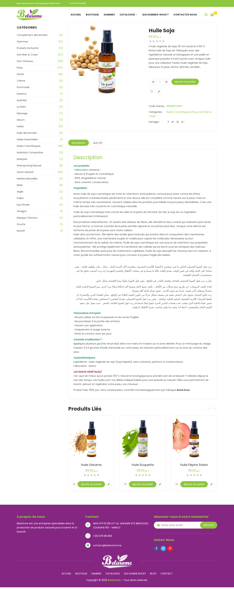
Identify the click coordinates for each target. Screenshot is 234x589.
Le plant (21, 107)
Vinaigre (21, 211)
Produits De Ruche (28, 48)
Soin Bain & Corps (27, 54)
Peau (20, 67)
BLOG (153, 573)
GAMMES (96, 573)
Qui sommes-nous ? (155, 14)
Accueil (76, 14)
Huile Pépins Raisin (194, 465)
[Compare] (159, 91)
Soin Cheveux (25, 61)
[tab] (78, 143)
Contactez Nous (185, 14)
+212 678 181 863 (77, 3)
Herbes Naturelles (27, 178)
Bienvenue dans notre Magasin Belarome (38, 3)
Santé (20, 74)
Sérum (21, 120)
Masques (22, 159)
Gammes (109, 14)
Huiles (20, 126)
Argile (20, 191)
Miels (20, 185)
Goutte (21, 224)
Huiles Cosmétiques (28, 146)
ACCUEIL (66, 573)
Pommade (23, 87)
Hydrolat (22, 100)
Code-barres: (157, 106)
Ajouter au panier (185, 81)
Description (78, 143)
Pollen (20, 198)
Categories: (155, 112)
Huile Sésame (91, 465)
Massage (22, 113)
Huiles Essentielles (27, 139)
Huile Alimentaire (27, 133)
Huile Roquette (143, 465)
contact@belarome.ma (107, 545)
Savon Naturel (25, 172)
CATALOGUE (113, 573)
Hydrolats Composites (30, 152)
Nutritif (21, 231)
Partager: (154, 122)
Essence (22, 93)
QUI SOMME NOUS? (135, 573)
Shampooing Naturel (29, 165)
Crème (21, 80)
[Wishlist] (152, 91)
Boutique (92, 14)
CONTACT (167, 573)
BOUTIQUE (81, 573)
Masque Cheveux (27, 217)
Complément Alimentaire (32, 35)
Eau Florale (23, 204)
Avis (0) (97, 143)
